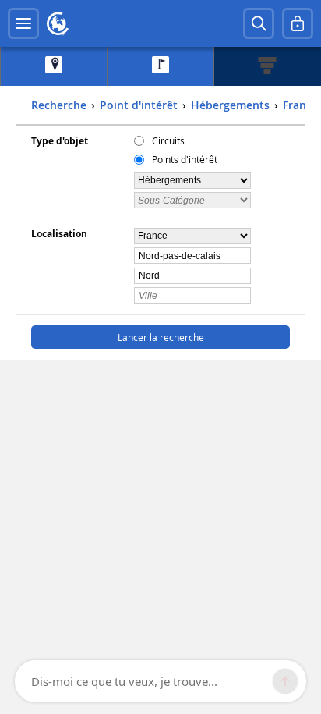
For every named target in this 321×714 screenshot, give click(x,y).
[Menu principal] (23, 23)
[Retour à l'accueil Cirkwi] (58, 23)
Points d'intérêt (184, 159)
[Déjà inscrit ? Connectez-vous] (297, 23)
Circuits (168, 140)
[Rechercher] (258, 23)
